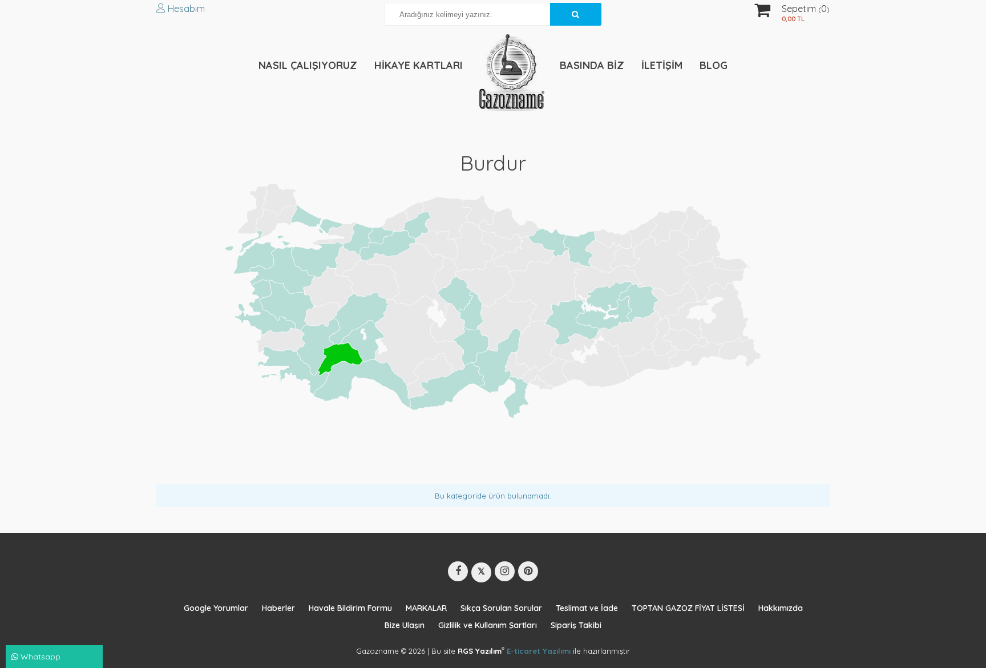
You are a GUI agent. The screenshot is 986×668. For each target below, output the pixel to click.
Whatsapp (39, 656)
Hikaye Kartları (418, 65)
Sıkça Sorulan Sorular (501, 608)
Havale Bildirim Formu (350, 608)
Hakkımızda (780, 608)
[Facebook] (458, 571)
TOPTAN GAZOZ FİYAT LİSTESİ (688, 608)
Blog (714, 65)
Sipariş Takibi (576, 625)
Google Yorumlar (216, 608)
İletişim (661, 65)
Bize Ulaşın (405, 625)
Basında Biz (592, 65)
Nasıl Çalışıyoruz (307, 65)
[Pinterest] (528, 571)
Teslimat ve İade (587, 608)
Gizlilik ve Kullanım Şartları (487, 625)
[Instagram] (505, 571)
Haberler (278, 608)
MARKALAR (426, 608)
